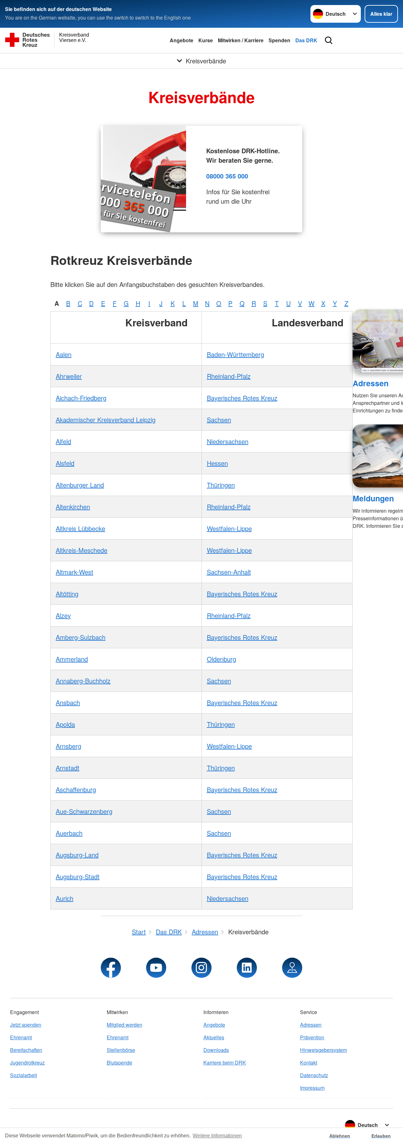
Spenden (279, 40)
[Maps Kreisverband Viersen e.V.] (292, 968)
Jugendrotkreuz (27, 1062)
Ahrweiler (69, 376)
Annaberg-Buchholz (83, 680)
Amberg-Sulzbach (80, 637)
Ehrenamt (21, 1037)
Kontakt (308, 1062)
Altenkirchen (73, 506)
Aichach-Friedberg (81, 397)
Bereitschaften (26, 1050)
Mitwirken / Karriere (241, 40)
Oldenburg (221, 658)
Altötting (67, 593)
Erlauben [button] (381, 1135)
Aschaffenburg (76, 789)
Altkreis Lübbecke (80, 528)
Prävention (312, 1037)
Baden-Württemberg (235, 354)
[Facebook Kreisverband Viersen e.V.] (111, 968)
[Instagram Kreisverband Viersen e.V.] (201, 968)
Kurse (205, 40)
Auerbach (69, 833)
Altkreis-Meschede (81, 550)
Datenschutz (314, 1075)
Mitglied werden (124, 1024)
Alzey (63, 615)
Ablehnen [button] (339, 1135)
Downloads (216, 1050)
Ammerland (72, 658)
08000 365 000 (227, 175)
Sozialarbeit (23, 1075)
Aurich (64, 898)
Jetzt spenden (25, 1024)
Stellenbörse (121, 1050)
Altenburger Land (80, 484)
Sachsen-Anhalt (229, 571)
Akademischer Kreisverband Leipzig (106, 419)
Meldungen (373, 498)
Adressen (371, 383)
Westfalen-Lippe (229, 528)
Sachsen (219, 419)
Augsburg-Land (77, 854)
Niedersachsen (227, 441)
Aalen (63, 354)
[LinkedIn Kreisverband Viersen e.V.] (247, 968)
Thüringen (221, 484)
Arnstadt (67, 767)
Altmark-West (74, 571)
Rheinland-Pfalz (229, 376)
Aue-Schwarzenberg (84, 811)
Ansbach (68, 702)
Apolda (65, 724)
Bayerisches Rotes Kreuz (242, 397)
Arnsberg (68, 745)
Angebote (181, 40)
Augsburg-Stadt (77, 876)
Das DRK (306, 40)
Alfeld (63, 441)
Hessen (217, 463)
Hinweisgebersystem (323, 1050)
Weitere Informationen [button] (217, 1135)
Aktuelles (213, 1037)
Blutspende (119, 1062)
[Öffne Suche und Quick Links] (329, 40)
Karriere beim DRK (224, 1062)
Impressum (312, 1087)
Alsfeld (65, 463)
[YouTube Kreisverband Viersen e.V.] (156, 968)
